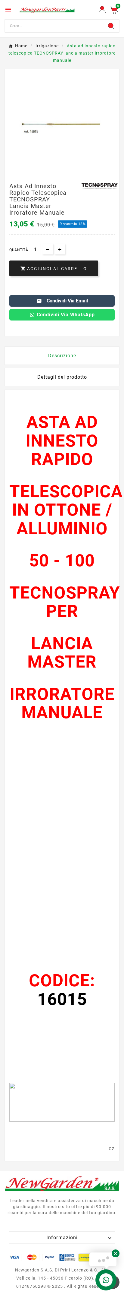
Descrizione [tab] (62, 355)
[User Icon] (102, 9)
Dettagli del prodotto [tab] (62, 377)
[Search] (111, 26)
